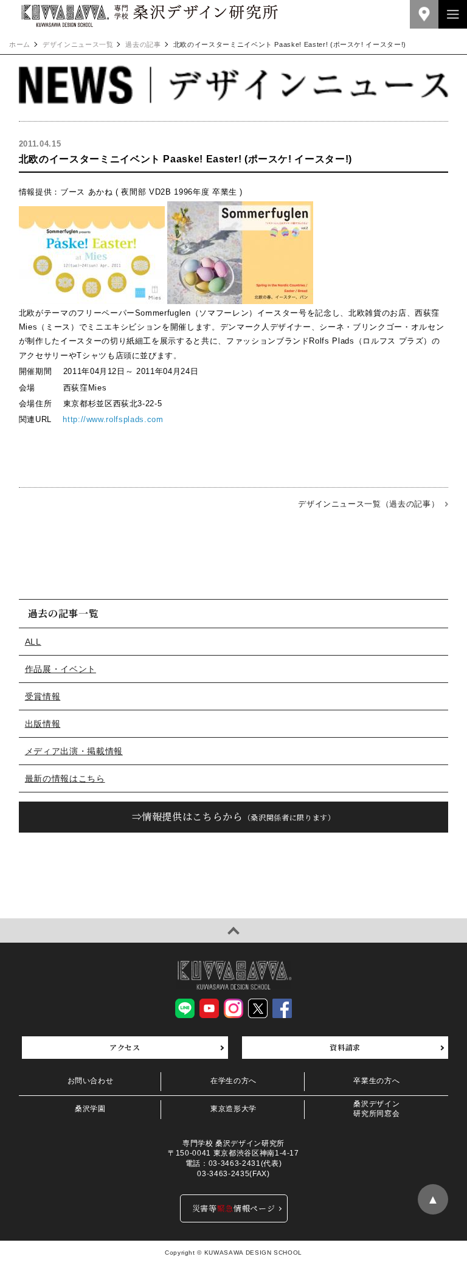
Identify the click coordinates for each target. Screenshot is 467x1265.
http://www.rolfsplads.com (113, 419)
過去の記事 (143, 44)
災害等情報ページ (233, 1208)
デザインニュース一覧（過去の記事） (368, 503)
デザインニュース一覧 (78, 44)
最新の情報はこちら (65, 778)
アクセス (124, 1047)
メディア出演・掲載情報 (74, 751)
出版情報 (43, 723)
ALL (33, 641)
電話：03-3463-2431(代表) (233, 1163)
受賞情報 (43, 696)
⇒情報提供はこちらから (234, 816)
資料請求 (345, 1047)
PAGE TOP (233, 930)
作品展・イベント (60, 669)
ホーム (19, 44)
